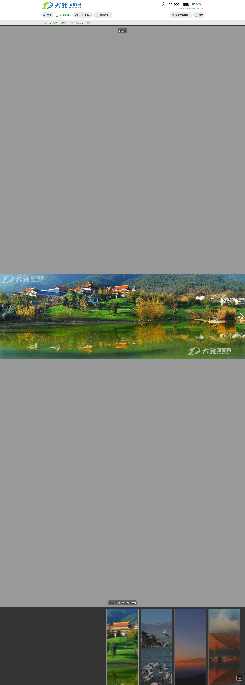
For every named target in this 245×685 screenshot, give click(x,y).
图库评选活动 (77, 22)
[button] (63, 15)
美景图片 (64, 22)
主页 (44, 22)
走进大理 (53, 22)
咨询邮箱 (198, 4)
